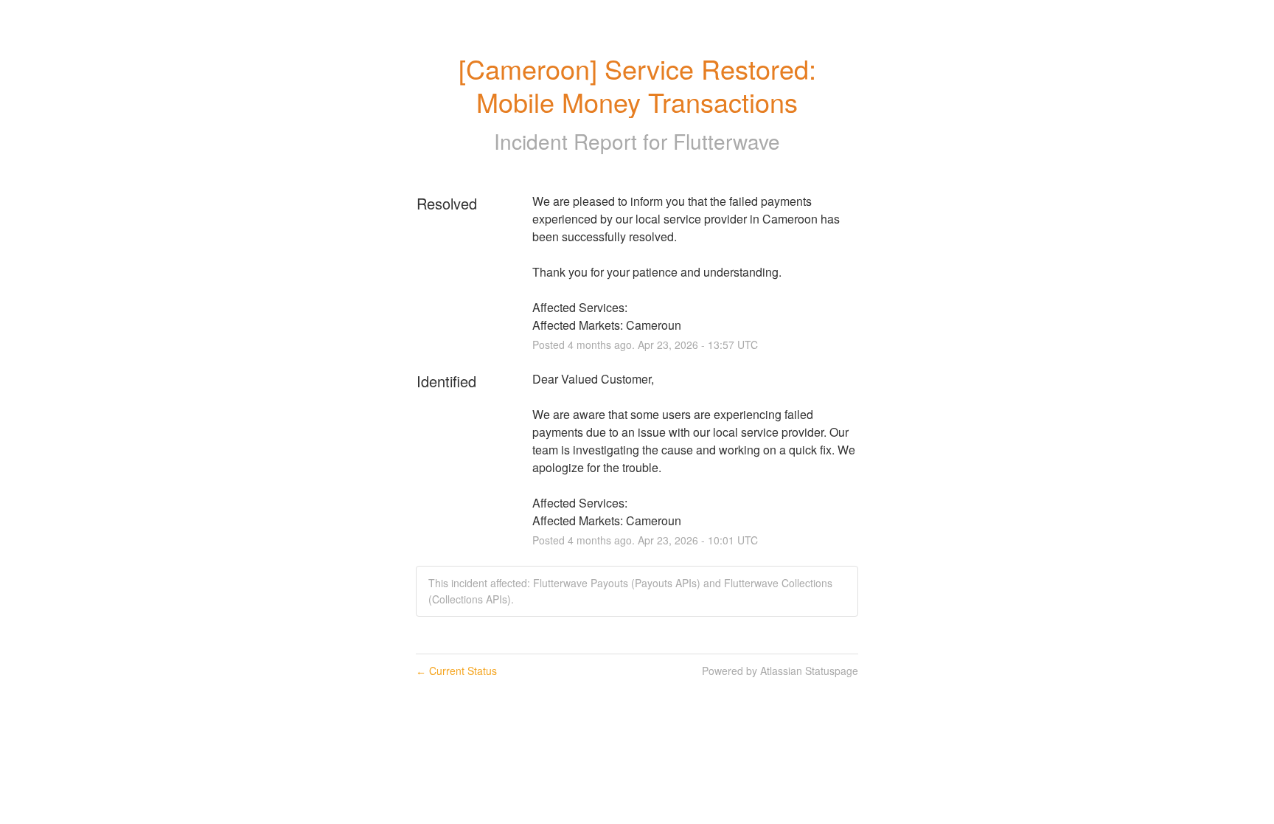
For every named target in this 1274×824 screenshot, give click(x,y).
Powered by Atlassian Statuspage (780, 670)
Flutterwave (726, 141)
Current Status (456, 670)
